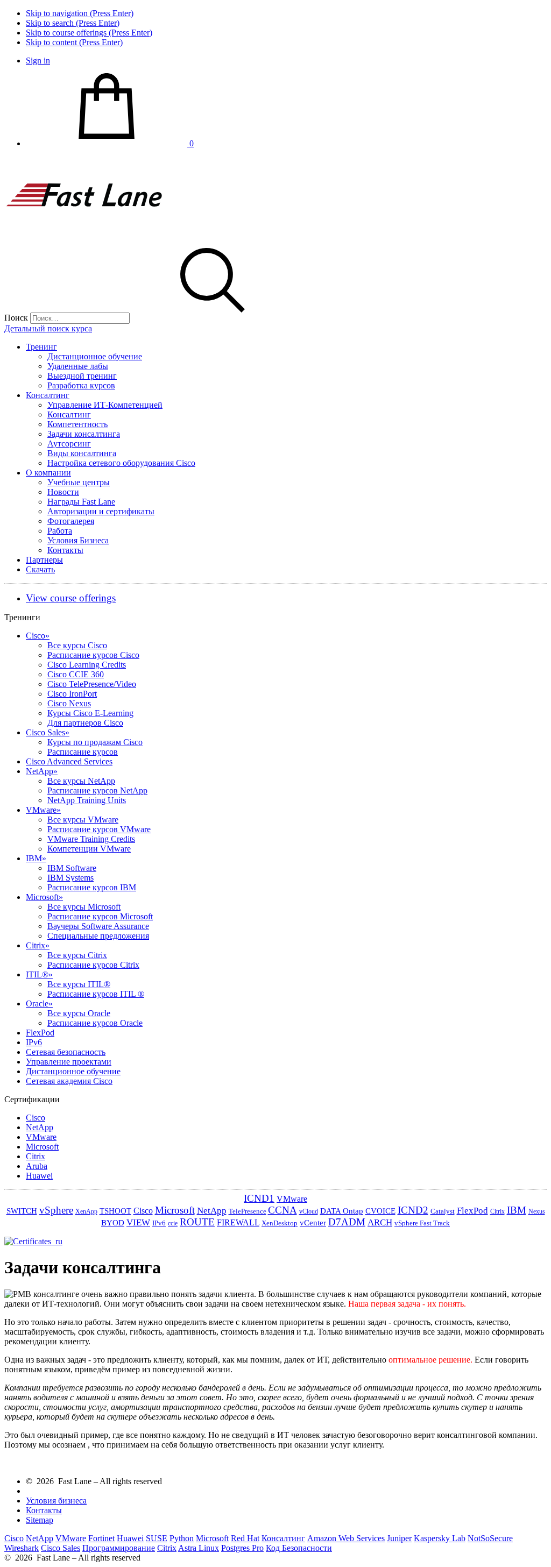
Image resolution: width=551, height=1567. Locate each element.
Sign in (38, 60)
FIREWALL (238, 1222)
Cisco (38, 635)
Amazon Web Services (346, 1538)
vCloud (308, 1211)
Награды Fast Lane (81, 501)
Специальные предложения (98, 935)
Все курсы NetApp (81, 780)
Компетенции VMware (89, 848)
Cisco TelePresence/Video (91, 684)
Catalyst (442, 1211)
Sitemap (39, 1520)
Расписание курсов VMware (99, 829)
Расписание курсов (82, 751)
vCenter (313, 1222)
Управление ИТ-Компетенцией (105, 404)
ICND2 (413, 1210)
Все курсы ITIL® (78, 984)
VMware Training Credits (91, 838)
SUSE (156, 1538)
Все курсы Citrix (77, 955)
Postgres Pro (242, 1547)
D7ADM (346, 1222)
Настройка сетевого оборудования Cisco (121, 462)
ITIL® (39, 974)
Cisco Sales (47, 732)
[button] (212, 317)
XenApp (86, 1211)
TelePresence (247, 1211)
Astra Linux (198, 1547)
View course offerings (71, 598)
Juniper (399, 1538)
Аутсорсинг (69, 443)
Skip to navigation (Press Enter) (79, 13)
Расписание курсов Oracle (95, 1022)
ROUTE (197, 1222)
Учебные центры (78, 482)
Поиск (16, 317)
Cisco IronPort (72, 693)
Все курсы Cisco (77, 645)
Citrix (38, 945)
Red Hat (245, 1538)
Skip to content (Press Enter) (74, 42)
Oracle (39, 1003)
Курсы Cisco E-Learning (90, 713)
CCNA (282, 1210)
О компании (48, 472)
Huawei (39, 1175)
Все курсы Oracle (78, 1013)
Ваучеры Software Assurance (98, 926)
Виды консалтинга (81, 453)
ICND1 (259, 1198)
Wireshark (21, 1547)
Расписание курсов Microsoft (100, 916)
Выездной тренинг (82, 375)
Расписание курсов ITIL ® (95, 993)
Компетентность (77, 424)
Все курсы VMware (82, 819)
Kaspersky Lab (439, 1538)
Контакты (65, 550)
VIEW (138, 1222)
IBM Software (71, 868)
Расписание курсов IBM (91, 887)
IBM (36, 858)
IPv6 (34, 1042)
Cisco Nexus (69, 703)
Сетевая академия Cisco (69, 1081)
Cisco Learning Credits (86, 664)
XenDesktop (280, 1223)
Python (181, 1538)
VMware (43, 809)
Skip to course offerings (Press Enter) (89, 32)
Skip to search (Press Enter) (72, 22)
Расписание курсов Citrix (93, 964)
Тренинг (41, 346)
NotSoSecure (490, 1538)
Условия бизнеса (56, 1500)
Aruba (36, 1166)
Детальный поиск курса (48, 328)
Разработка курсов (81, 385)
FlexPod (40, 1032)
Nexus (536, 1211)
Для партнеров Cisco (85, 722)
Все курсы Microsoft (84, 906)
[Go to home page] (85, 234)
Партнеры (44, 559)
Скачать (40, 569)
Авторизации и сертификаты (100, 511)
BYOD (112, 1222)
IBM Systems (70, 877)
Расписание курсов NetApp (97, 790)
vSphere (56, 1210)
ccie (173, 1223)
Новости (63, 492)
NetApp (42, 771)
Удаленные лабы (77, 366)
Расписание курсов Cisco (93, 655)
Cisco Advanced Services (69, 761)
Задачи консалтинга (83, 433)
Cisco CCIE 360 (75, 674)
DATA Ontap (341, 1211)
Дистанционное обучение (94, 356)
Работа (59, 530)
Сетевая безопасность (65, 1052)
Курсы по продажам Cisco (95, 742)
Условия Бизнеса (78, 540)
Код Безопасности (299, 1547)
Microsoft (44, 897)
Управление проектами (68, 1061)
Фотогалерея (70, 521)
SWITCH (21, 1211)
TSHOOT (115, 1211)
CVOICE (380, 1211)
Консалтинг (47, 395)
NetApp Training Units (86, 800)
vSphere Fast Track (422, 1223)
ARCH (380, 1222)
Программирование (118, 1547)
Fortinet (101, 1538)
